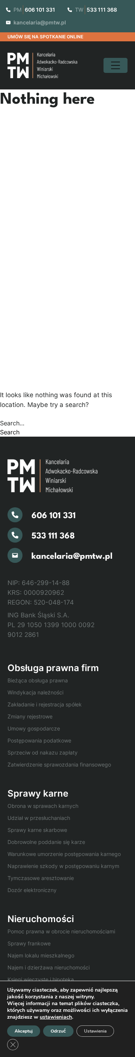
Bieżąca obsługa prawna (38, 680)
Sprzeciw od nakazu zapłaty (43, 752)
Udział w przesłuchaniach (39, 818)
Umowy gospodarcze (34, 728)
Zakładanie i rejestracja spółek (45, 704)
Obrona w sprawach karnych (43, 806)
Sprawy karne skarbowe (37, 830)
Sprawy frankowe (29, 943)
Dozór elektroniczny (32, 890)
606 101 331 (40, 9)
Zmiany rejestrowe (30, 716)
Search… (12, 423)
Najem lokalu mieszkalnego (41, 955)
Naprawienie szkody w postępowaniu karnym (63, 866)
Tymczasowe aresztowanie (41, 878)
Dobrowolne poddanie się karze (46, 842)
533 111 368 (102, 9)
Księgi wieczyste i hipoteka (41, 979)
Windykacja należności (35, 692)
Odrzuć (58, 1031)
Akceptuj (24, 1031)
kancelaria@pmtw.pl (40, 22)
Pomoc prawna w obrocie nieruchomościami (61, 931)
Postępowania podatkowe (39, 740)
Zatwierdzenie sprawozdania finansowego (59, 764)
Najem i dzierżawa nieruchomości (49, 967)
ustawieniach (56, 1017)
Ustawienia (95, 1031)
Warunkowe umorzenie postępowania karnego (64, 854)
